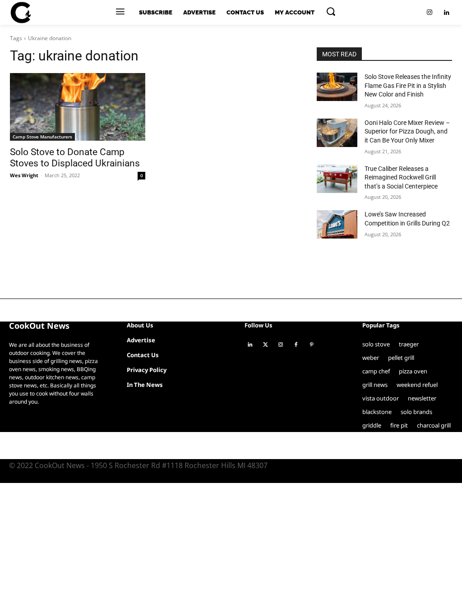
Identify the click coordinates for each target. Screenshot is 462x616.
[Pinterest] (311, 345)
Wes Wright (24, 175)
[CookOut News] (20, 12)
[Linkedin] (446, 12)
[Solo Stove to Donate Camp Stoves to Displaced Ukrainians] (77, 107)
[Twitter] (265, 345)
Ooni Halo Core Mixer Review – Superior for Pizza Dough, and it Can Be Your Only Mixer (407, 131)
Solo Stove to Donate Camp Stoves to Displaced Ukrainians (75, 158)
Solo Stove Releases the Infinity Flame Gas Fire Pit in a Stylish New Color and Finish (408, 85)
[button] (331, 11)
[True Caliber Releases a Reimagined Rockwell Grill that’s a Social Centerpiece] (337, 179)
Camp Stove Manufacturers (42, 136)
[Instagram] (429, 12)
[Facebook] (296, 345)
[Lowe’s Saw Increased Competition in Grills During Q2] (337, 224)
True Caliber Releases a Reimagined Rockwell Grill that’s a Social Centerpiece (401, 177)
